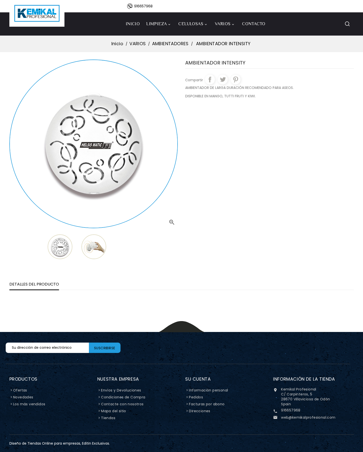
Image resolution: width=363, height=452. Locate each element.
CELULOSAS (193, 23)
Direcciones (199, 411)
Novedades (23, 397)
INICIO (133, 23)
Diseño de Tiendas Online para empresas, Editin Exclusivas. (59, 443)
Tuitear (223, 79)
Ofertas (20, 390)
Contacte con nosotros (122, 404)
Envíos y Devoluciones (121, 390)
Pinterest (236, 79)
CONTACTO (253, 23)
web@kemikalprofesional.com (308, 417)
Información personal (208, 390)
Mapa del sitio (113, 411)
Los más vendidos (29, 404)
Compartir (210, 79)
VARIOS (225, 23)
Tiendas (108, 417)
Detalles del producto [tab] (34, 284)
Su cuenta (198, 379)
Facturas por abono (206, 404)
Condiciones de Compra (123, 397)
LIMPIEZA (158, 23)
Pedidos (196, 397)
